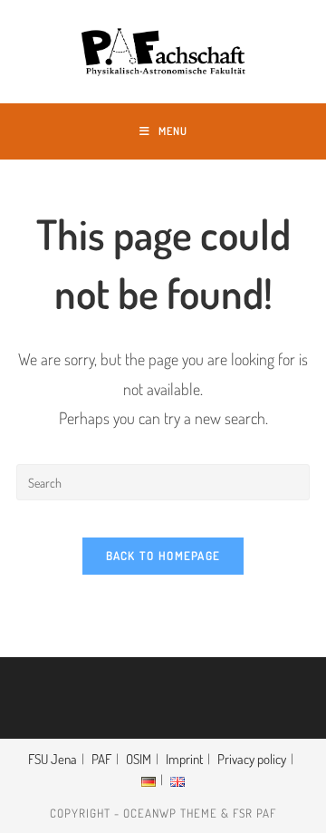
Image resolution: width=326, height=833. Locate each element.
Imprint (184, 759)
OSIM (138, 759)
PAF (101, 759)
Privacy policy (251, 759)
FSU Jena (52, 759)
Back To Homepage (163, 555)
